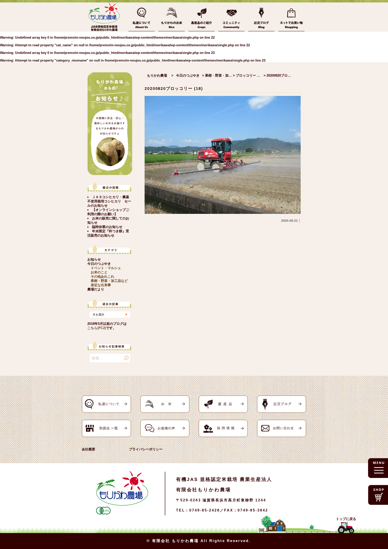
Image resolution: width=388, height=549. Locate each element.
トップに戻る (346, 519)
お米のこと (99, 272)
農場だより (95, 289)
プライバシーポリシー (146, 449)
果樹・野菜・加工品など (109, 281)
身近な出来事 (101, 285)
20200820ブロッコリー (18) (174, 88)
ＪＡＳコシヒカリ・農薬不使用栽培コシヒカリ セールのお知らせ (109, 201)
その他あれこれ (102, 276)
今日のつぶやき (99, 264)
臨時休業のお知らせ (107, 227)
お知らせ (94, 259)
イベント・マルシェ (106, 268)
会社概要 (88, 449)
